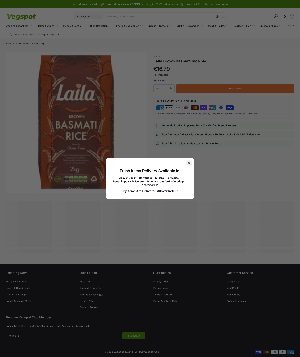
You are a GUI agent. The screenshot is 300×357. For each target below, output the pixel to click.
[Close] (189, 163)
